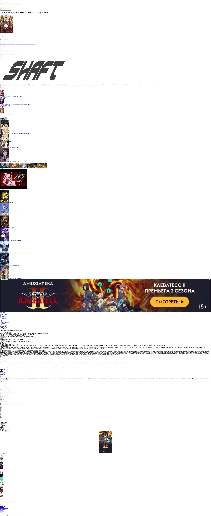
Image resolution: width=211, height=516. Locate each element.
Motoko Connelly (3, 397)
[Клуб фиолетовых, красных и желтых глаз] (1, 491)
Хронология (7, 88)
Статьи (19, 4)
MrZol (1, 394)
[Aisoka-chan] (1, 456)
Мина (9, 84)
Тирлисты (12, 4)
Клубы (4, 4)
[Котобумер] (1, 466)
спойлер (2, 349)
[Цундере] (1, 497)
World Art (2, 511)
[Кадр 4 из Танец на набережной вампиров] (33, 167)
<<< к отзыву (2, 323)
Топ (4, 2)
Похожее (2, 189)
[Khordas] (1, 476)
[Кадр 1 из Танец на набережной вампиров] (5, 167)
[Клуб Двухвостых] (1, 494)
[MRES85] (1, 483)
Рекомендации (3, 6)
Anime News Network (4, 508)
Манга (6, 2)
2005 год (4, 97)
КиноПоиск (2, 512)
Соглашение (2, 515)
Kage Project (2, 513)
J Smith (1, 400)
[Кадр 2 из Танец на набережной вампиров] (14, 167)
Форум (1, 4)
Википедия (2, 506)
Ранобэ (9, 2)
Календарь (12, 6)
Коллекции (8, 4)
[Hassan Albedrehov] (1, 464)
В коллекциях (3, 498)
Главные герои (3, 119)
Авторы (1, 107)
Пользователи (23, 4)
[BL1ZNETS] (1, 459)
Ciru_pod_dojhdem (3, 372)
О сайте (2, 8)
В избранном (2, 454)
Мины (95, 85)
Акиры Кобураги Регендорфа (47, 83)
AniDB (1, 510)
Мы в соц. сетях (7, 8)
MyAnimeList (2, 509)
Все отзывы (2, 386)
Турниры (8, 6)
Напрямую (2, 88)
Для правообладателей (9, 515)
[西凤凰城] (1, 473)
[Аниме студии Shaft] (33, 81)
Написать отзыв (8, 386)
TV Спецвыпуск (3, 105)
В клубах (2, 485)
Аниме (1, 2)
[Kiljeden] (1, 471)
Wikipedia (2, 507)
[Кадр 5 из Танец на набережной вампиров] (42, 167)
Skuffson (2, 339)
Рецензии (16, 4)
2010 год (8, 105)
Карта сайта (16, 515)
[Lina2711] (1, 469)
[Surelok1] (1, 478)
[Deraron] (1, 481)
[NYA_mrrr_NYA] (1, 461)
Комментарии (3, 388)
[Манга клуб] (1, 488)
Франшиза (11, 88)
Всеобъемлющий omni (4, 322)
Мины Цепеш (15, 83)
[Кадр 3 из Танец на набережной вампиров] (23, 167)
